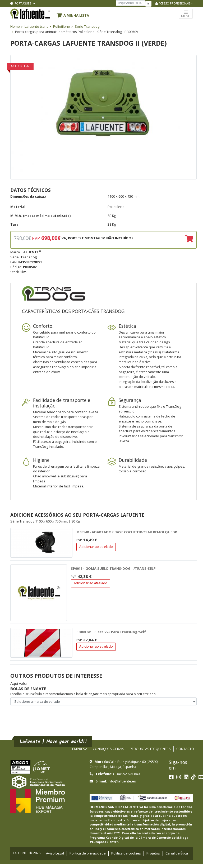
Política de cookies (126, 853)
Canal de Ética (176, 853)
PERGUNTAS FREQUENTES (150, 748)
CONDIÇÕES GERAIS (108, 748)
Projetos (153, 853)
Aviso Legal (55, 853)
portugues (22, 3)
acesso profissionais (174, 3)
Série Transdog (87, 26)
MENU (186, 16)
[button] (74, 14)
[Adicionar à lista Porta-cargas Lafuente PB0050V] (189, 239)
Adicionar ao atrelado (96, 546)
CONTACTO (185, 748)
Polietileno (61, 26)
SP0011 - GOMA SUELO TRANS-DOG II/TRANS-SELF (113, 568)
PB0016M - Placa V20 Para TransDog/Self (111, 631)
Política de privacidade (88, 853)
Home (15, 26)
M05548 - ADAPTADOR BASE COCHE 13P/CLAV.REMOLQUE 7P (126, 532)
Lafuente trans (36, 26)
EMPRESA (79, 748)
